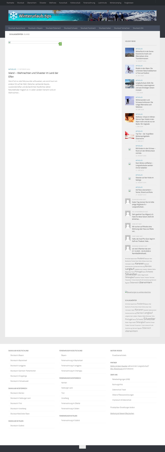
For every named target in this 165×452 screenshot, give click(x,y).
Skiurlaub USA (138, 28)
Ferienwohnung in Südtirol (70, 420)
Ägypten (127, 283)
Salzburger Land (67, 388)
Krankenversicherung (139, 266)
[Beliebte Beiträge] (137, 44)
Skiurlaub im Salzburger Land (20, 398)
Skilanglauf (130, 277)
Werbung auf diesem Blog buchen (122, 413)
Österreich (134, 282)
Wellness (52, 3)
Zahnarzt (153, 280)
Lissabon (145, 269)
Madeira (150, 269)
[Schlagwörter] (153, 44)
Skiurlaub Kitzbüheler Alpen (20, 414)
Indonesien (128, 264)
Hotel (136, 261)
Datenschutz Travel (119, 390)
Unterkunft (138, 280)
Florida (133, 261)
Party (132, 272)
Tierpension (128, 280)
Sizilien (139, 275)
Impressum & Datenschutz (121, 400)
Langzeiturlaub (138, 269)
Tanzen (142, 277)
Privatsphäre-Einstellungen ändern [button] (122, 407)
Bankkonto (128, 261)
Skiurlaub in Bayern (35, 28)
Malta (154, 269)
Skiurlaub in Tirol (16, 403)
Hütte (140, 261)
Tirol (62, 393)
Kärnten (148, 266)
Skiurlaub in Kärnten (17, 393)
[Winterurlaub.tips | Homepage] (82, 15)
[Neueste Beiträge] (129, 44)
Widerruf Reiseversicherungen (123, 395)
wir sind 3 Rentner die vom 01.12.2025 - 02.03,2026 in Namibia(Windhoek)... (141, 251)
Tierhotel (152, 277)
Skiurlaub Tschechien (122, 28)
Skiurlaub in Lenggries (18, 366)
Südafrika (137, 277)
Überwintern (31, 3)
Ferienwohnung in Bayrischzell (72, 360)
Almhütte (127, 258)
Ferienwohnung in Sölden (70, 409)
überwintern (145, 282)
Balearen (147, 258)
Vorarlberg (65, 398)
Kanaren (139, 263)
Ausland (140, 258)
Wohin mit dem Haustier (118, 366)
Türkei (133, 280)
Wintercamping (115, 3)
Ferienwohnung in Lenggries (71, 366)
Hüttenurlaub (75, 3)
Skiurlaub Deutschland (16, 28)
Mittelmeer (128, 272)
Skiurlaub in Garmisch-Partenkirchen (23, 371)
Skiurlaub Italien (105, 28)
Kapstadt (146, 264)
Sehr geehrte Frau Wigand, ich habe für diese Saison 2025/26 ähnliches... (143, 216)
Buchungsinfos (117, 384)
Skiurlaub (20, 3)
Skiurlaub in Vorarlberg (18, 409)
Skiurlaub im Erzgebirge (18, 376)
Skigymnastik (144, 275)
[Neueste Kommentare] (145, 44)
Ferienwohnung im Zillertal (70, 403)
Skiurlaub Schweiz (70, 28)
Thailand (147, 277)
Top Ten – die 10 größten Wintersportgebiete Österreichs (144, 136)
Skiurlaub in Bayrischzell (18, 360)
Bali (151, 258)
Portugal (138, 272)
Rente (144, 272)
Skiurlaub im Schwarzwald (19, 381)
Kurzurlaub (63, 3)
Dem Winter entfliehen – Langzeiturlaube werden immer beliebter (144, 165)
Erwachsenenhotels (119, 355)
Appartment (134, 258)
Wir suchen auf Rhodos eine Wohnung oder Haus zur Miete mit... (143, 229)
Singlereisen (128, 3)
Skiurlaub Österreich (53, 28)
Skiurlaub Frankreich (88, 28)
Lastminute (102, 3)
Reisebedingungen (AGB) (121, 379)
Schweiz (149, 272)
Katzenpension (129, 266)
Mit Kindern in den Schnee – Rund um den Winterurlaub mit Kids (145, 150)
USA (142, 280)
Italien (133, 264)
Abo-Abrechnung (116, 369)
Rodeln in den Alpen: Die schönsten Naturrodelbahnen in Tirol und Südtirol (146, 70)
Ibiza (150, 261)
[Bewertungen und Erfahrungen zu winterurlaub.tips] (138, 292)
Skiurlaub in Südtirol (17, 426)
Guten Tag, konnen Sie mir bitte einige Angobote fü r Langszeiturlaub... (143, 204)
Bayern (63, 355)
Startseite (10, 3)
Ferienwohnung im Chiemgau (71, 371)
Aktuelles (12, 69)
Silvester (43, 3)
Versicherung (147, 280)
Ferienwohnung (89, 3)
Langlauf (129, 268)
